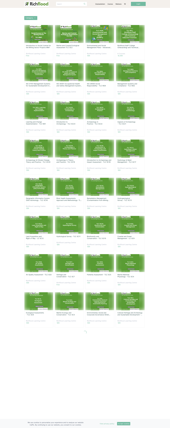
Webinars (118, 4)
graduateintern (100, 4)
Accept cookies (123, 424)
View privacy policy (107, 424)
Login (138, 4)
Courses (110, 4)
